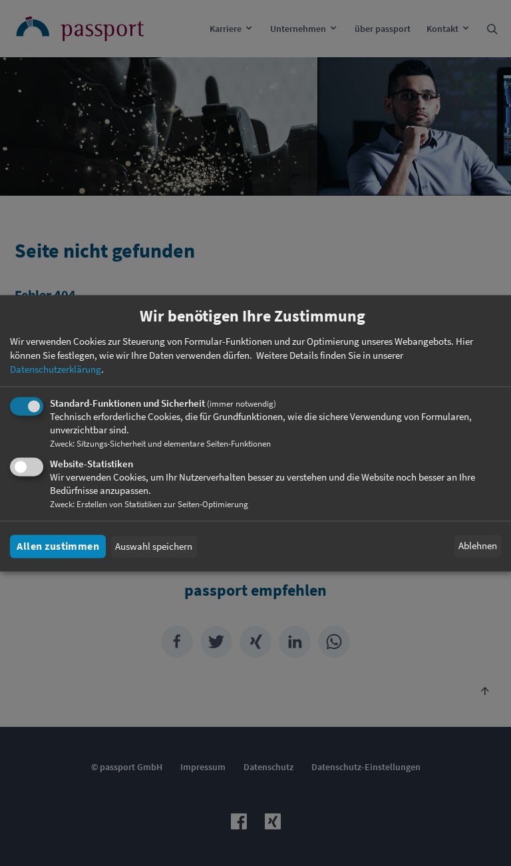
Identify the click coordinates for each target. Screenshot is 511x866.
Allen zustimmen (58, 546)
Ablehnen (477, 546)
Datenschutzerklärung (55, 369)
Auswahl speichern (153, 547)
